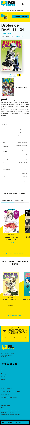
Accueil (2, 10)
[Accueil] (8, 4)
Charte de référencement (7, 412)
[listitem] (2, 364)
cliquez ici (18, 333)
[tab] (4, 124)
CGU (2, 407)
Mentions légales (5, 405)
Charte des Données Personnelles (10, 410)
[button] (20, 16)
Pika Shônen (9, 10)
